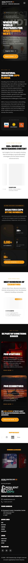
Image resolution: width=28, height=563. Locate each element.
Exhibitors (3, 527)
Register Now (9, 419)
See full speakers (11, 262)
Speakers (3, 529)
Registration (3, 531)
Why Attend (3, 524)
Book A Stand (9, 56)
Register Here (9, 51)
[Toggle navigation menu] (24, 3)
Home (2, 522)
